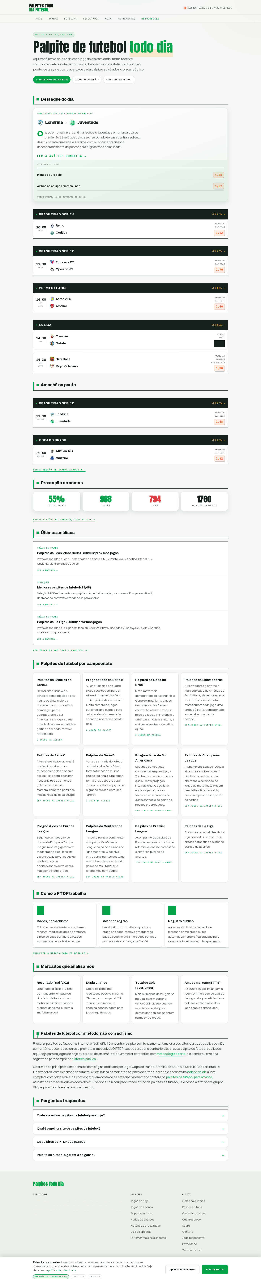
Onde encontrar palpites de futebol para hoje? (71, 1115)
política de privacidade (62, 1270)
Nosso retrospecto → (119, 79)
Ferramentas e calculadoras (148, 1238)
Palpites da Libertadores (204, 679)
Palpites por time (141, 1213)
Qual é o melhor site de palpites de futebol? (69, 1128)
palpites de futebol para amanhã (189, 1077)
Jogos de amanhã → (87, 79)
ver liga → (218, 214)
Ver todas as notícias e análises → (60, 650)
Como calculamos (193, 1201)
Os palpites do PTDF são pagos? (61, 1141)
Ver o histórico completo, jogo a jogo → (64, 519)
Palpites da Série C (51, 755)
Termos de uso (192, 1250)
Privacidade (189, 1244)
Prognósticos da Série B (104, 679)
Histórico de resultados (145, 1225)
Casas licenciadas (193, 1213)
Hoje (39, 18)
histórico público (84, 1059)
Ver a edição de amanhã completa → (59, 469)
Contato (187, 1231)
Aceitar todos (215, 1269)
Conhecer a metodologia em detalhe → (61, 953)
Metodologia (150, 18)
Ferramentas (126, 18)
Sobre (186, 1225)
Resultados (91, 18)
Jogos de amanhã (141, 1207)
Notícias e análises (142, 1219)
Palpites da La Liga (199, 826)
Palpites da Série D (100, 755)
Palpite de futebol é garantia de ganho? (66, 1155)
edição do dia (197, 1072)
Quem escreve (191, 1219)
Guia (108, 18)
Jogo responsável (193, 1238)
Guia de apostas (140, 1231)
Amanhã (53, 18)
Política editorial (192, 1207)
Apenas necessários (182, 1269)
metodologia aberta (171, 1054)
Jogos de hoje (139, 1201)
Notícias (70, 18)
